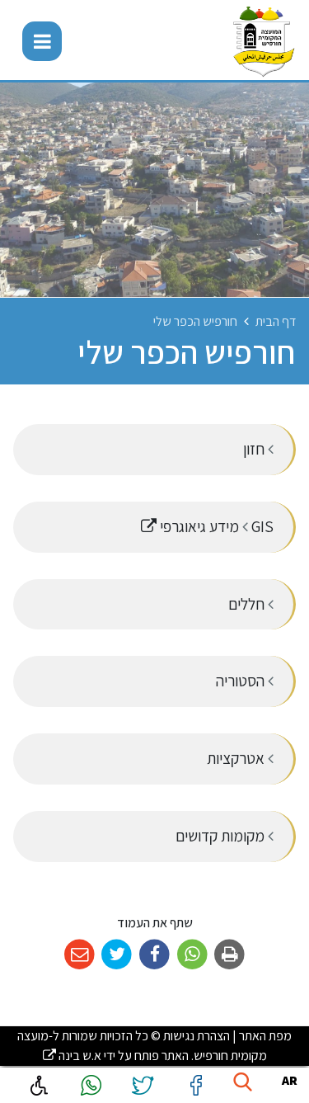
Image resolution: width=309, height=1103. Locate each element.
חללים (248, 604)
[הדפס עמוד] (229, 955)
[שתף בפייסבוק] (154, 955)
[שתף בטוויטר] (117, 955)
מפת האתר (265, 1035)
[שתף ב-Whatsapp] (192, 955)
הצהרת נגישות (196, 1035)
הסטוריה (242, 680)
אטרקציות (237, 758)
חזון (255, 449)
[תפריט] (42, 41)
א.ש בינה (72, 1055)
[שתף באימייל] (79, 955)
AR (289, 1080)
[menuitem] (154, 449)
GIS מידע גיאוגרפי (166, 519)
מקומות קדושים (222, 835)
